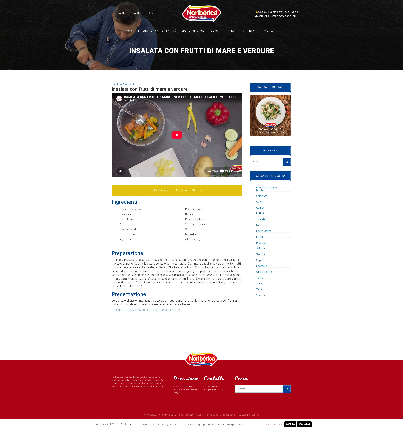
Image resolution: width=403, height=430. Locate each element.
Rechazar (304, 424)
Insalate (117, 84)
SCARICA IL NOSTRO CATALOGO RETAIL (277, 16)
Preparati (128, 84)
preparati (165, 309)
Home (129, 31)
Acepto (290, 424)
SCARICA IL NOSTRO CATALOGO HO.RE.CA (278, 12)
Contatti (270, 31)
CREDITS (199, 415)
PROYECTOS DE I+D (213, 415)
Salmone (261, 248)
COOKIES (190, 415)
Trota (259, 289)
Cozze (260, 202)
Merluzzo (261, 225)
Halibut (260, 213)
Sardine (260, 254)
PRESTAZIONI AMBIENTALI (248, 415)
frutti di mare (119, 309)
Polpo (259, 237)
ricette (176, 309)
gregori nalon (136, 309)
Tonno (259, 278)
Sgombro (261, 266)
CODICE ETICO (229, 415)
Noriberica (148, 31)
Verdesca (261, 295)
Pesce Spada (264, 231)
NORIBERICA (201, 13)
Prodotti (218, 31)
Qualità (169, 31)
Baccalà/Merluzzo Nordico (266, 188)
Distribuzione (194, 31)
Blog (253, 31)
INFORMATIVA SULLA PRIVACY (171, 415)
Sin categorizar (264, 272)
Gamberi (261, 207)
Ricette (238, 31)
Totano (260, 283)
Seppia (260, 260)
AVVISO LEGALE (150, 415)
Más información (273, 424)
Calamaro (261, 196)
